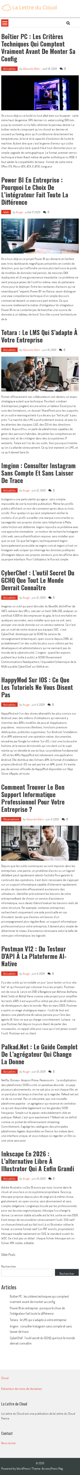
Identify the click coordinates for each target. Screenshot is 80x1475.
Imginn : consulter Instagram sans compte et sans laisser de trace (38, 473)
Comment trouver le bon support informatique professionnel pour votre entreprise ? (33, 798)
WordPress (23, 1468)
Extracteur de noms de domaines (21, 1389)
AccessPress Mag (52, 1468)
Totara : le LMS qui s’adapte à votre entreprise (39, 336)
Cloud (4, 1378)
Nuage (19, 212)
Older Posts (8, 1255)
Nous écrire (8, 1443)
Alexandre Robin (31, 68)
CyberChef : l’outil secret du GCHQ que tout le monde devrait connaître (37, 580)
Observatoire (11, 819)
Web (6, 212)
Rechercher (8, 1266)
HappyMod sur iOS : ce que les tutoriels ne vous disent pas (37, 687)
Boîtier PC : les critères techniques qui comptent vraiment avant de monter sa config (38, 47)
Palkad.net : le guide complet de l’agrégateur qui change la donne (39, 1054)
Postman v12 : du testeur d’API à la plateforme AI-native (33, 956)
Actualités (9, 69)
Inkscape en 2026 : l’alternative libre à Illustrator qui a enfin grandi (37, 1161)
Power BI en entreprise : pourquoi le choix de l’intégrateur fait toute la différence (34, 191)
